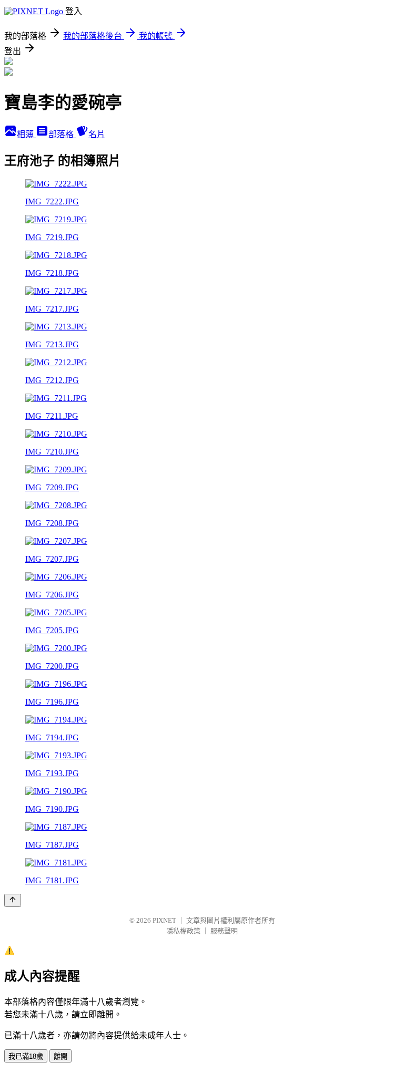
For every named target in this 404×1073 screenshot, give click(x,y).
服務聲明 (224, 931)
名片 (96, 134)
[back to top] (12, 900)
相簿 (26, 134)
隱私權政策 (183, 931)
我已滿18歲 (25, 1056)
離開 (60, 1056)
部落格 (62, 134)
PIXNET (164, 920)
